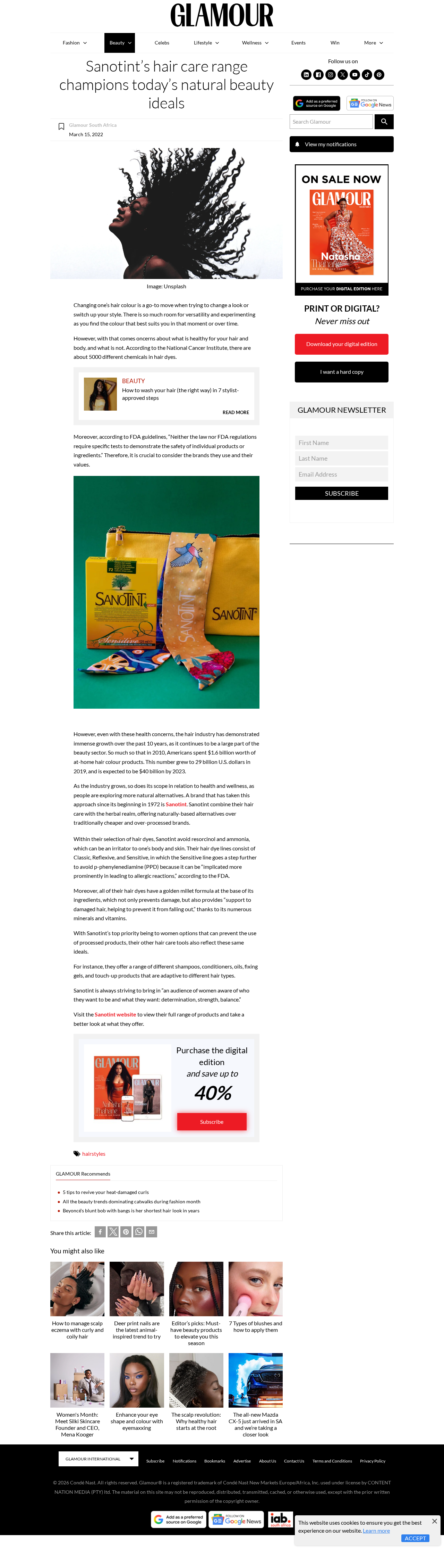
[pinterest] (125, 1233)
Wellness (252, 43)
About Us (267, 1461)
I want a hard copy (342, 371)
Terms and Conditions (332, 1461)
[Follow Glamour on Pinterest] (379, 74)
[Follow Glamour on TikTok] (367, 74)
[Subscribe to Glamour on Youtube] (355, 74)
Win (335, 43)
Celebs (162, 43)
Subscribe (211, 1121)
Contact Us (294, 1461)
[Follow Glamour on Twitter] (343, 74)
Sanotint (176, 804)
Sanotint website (115, 1014)
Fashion (71, 43)
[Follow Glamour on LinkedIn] (306, 74)
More (370, 43)
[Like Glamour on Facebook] (318, 74)
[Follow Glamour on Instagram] (330, 74)
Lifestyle (203, 43)
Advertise (242, 1461)
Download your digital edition (341, 343)
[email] (151, 1233)
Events (298, 43)
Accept (415, 1538)
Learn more (376, 1530)
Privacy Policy (372, 1461)
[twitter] (113, 1233)
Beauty (117, 43)
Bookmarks (214, 1461)
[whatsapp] (138, 1233)
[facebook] (100, 1233)
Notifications (184, 1461)
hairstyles (93, 1153)
